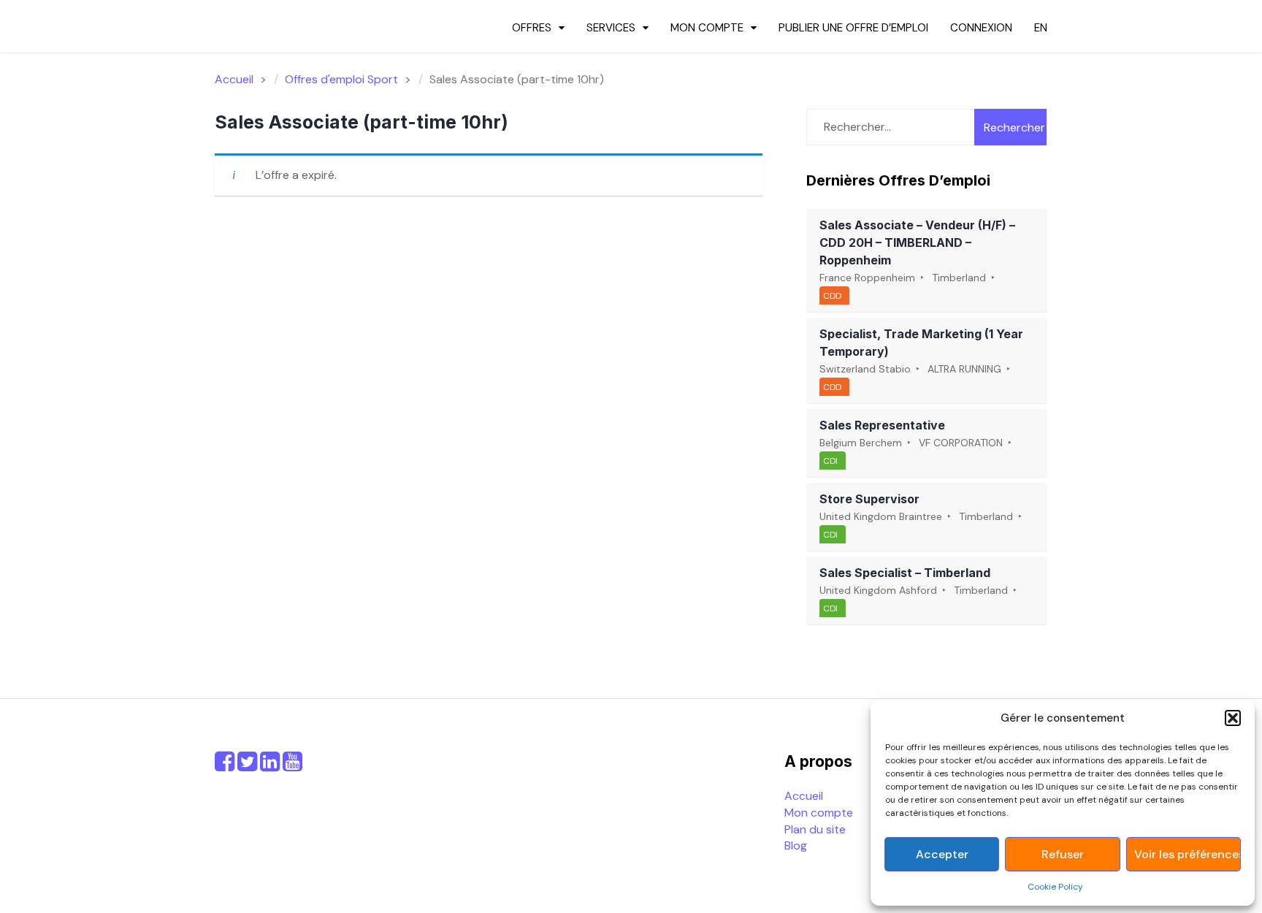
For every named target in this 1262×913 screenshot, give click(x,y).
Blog (795, 845)
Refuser (1062, 854)
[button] (1232, 718)
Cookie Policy (1055, 887)
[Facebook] (224, 765)
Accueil (803, 795)
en (1040, 27)
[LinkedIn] (270, 765)
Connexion (981, 27)
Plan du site (815, 829)
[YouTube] (292, 765)
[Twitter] (247, 765)
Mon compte (706, 27)
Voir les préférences (1187, 854)
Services (610, 27)
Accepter (942, 854)
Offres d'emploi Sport (341, 79)
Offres (531, 27)
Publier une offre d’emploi (853, 27)
